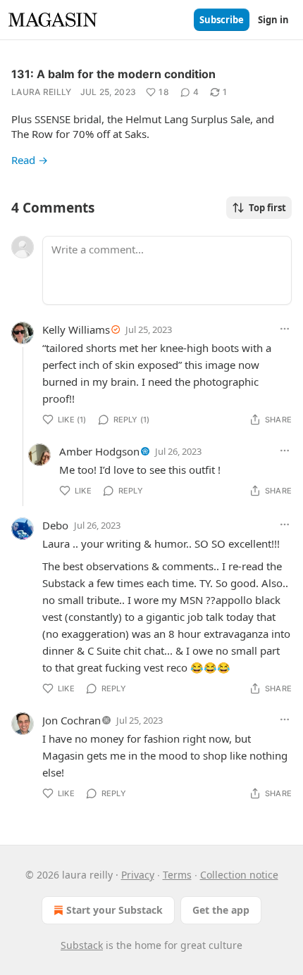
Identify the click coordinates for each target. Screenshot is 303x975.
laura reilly (41, 92)
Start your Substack (114, 910)
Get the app (220, 910)
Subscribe (221, 19)
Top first (267, 207)
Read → (29, 160)
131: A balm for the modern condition (113, 74)
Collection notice (239, 874)
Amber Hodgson (99, 451)
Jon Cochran (71, 720)
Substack (82, 945)
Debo (55, 525)
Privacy (137, 874)
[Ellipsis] (284, 328)
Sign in (273, 19)
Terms (177, 874)
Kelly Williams (76, 329)
